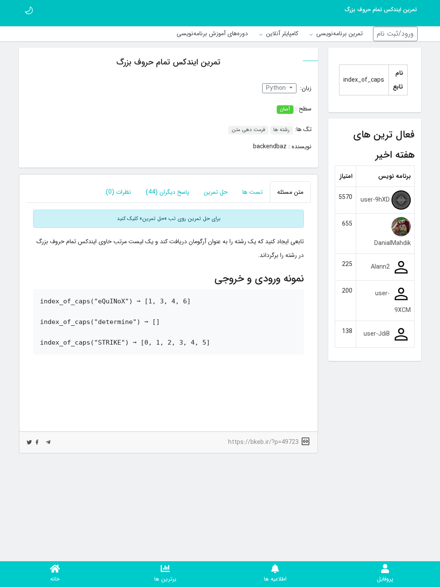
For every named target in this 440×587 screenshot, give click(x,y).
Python (276, 88)
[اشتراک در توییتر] (29, 442)
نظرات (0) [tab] (118, 192)
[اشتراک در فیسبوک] (37, 442)
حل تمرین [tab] (216, 192)
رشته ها (281, 130)
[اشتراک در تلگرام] (48, 442)
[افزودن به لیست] (28, 160)
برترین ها (165, 579)
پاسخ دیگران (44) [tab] (167, 192)
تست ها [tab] (252, 192)
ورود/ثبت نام (395, 33)
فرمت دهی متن (248, 130)
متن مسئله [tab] (290, 192)
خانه (55, 579)
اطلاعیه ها (275, 579)
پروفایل (385, 579)
